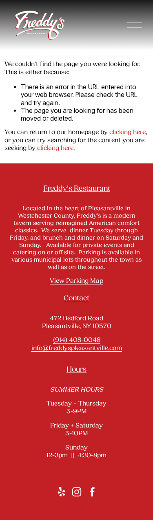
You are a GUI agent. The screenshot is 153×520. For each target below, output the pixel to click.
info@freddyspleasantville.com (76, 348)
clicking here (127, 132)
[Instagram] (77, 492)
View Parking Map (76, 281)
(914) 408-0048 (76, 340)
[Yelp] (61, 492)
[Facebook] (92, 492)
